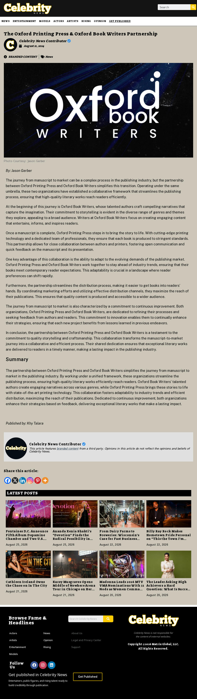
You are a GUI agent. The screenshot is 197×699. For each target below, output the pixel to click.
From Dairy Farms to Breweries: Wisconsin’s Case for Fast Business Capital (119, 536)
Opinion (100, 21)
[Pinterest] (37, 480)
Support (75, 647)
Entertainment (24, 21)
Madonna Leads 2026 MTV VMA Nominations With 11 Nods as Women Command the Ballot (121, 587)
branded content (67, 448)
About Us (76, 633)
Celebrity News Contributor (43, 41)
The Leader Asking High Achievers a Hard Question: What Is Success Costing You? (168, 587)
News (6, 21)
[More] (45, 480)
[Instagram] (30, 480)
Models (44, 21)
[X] (15, 480)
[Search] (193, 7)
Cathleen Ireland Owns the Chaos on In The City (26, 584)
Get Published (120, 21)
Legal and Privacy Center (86, 640)
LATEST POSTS (22, 493)
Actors (58, 21)
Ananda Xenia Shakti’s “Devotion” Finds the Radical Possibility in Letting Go (72, 536)
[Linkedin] (22, 480)
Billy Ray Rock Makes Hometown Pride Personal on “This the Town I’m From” (168, 536)
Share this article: (21, 471)
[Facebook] (7, 480)
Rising (86, 21)
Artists (72, 21)
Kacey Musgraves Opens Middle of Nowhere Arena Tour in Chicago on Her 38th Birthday (74, 587)
